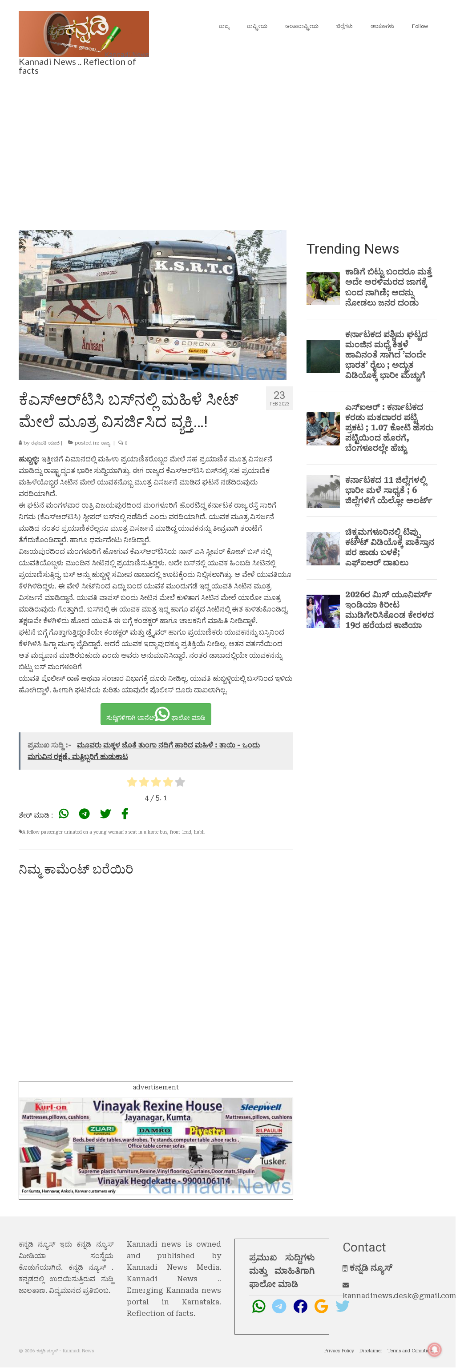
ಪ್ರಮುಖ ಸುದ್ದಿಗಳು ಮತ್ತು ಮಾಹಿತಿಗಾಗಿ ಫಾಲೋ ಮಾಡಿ (282, 1270)
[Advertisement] (228, 150)
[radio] (132, 784)
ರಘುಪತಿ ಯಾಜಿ (45, 443)
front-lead (180, 832)
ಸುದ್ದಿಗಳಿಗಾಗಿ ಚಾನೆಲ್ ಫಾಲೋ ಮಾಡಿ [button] (156, 717)
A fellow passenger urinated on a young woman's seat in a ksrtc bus (94, 832)
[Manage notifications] (435, 1350)
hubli (199, 832)
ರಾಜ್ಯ (105, 443)
